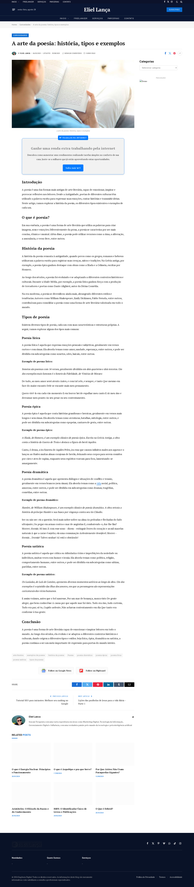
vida (99, 483)
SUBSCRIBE (174, 10)
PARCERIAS (54, 2)
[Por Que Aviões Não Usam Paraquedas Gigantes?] (115, 754)
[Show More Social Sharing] (180, 53)
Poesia (71, 655)
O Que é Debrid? (104, 808)
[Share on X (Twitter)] (170, 53)
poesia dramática (84, 655)
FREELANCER (28, 2)
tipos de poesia (36, 660)
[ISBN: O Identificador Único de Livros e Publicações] (73, 793)
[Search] (181, 2)
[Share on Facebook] (165, 53)
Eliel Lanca (25, 53)
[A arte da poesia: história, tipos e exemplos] (73, 94)
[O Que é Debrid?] (115, 793)
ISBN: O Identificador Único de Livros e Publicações (70, 810)
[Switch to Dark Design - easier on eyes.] (177, 2)
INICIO (14, 2)
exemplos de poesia (36, 655)
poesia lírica (116, 655)
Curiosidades (24, 25)
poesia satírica (19, 660)
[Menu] (13, 9)
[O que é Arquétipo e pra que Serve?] (73, 754)
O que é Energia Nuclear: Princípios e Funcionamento (31, 771)
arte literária (18, 655)
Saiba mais (71, 167)
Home (14, 25)
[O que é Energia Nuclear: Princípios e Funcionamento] (31, 754)
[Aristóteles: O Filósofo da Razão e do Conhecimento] (31, 793)
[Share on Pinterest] (174, 53)
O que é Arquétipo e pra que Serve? (73, 769)
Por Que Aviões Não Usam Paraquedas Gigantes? (110, 771)
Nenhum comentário (73, 53)
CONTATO (67, 2)
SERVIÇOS (41, 2)
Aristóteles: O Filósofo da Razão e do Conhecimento (30, 810)
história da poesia (56, 655)
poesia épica (101, 655)
